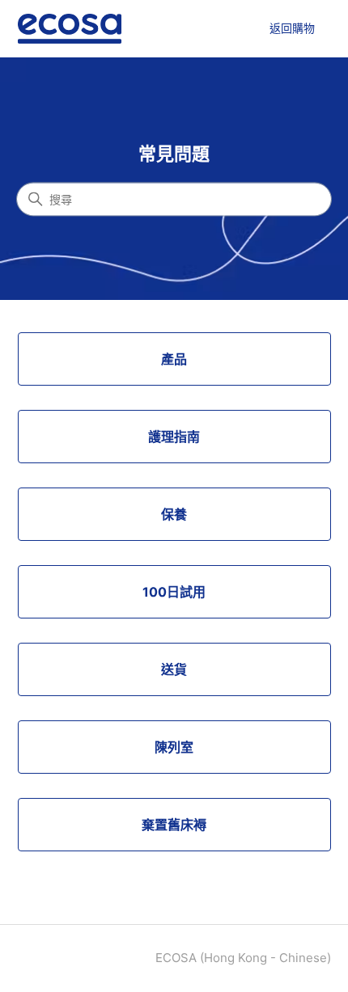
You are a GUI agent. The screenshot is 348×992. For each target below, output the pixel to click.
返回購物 (292, 28)
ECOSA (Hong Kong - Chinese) (243, 957)
